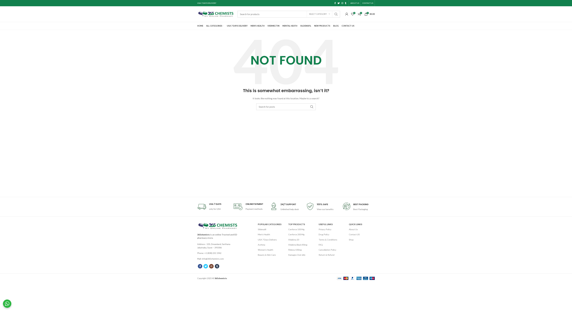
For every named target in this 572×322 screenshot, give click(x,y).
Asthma (261, 244)
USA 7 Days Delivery (267, 239)
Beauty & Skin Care (267, 255)
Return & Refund (326, 255)
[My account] (347, 14)
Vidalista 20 (293, 239)
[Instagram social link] (342, 3)
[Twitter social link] (339, 3)
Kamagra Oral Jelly (296, 255)
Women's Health (265, 250)
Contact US (354, 234)
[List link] (217, 246)
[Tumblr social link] (345, 3)
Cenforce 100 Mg (296, 229)
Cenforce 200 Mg (296, 234)
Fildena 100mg (295, 250)
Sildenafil (262, 229)
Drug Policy (324, 234)
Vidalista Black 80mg (297, 244)
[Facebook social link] (335, 3)
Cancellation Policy (327, 250)
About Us (353, 229)
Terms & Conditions (328, 239)
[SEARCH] (336, 14)
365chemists (203, 234)
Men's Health (264, 234)
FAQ (321, 244)
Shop (351, 239)
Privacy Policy (325, 229)
